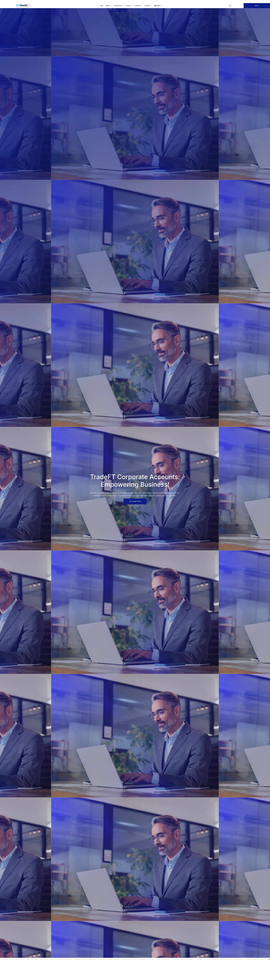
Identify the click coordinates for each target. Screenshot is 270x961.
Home (101, 5)
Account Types (118, 5)
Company (128, 5)
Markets (108, 5)
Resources (137, 5)
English (158, 5)
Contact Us (147, 5)
